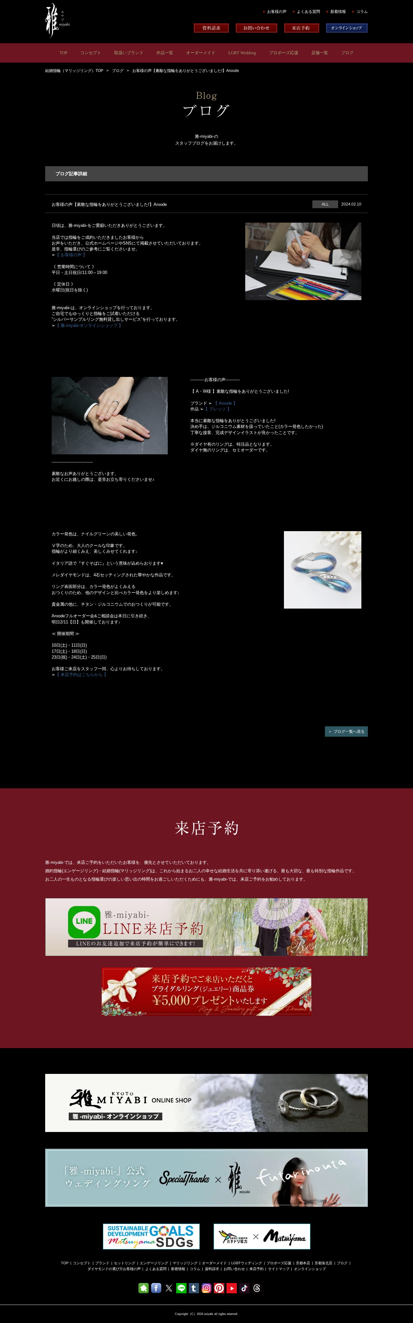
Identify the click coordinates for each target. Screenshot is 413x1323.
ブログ (347, 52)
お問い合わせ (234, 1269)
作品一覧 (164, 52)
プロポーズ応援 (283, 52)
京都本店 (303, 1263)
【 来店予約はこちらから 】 (81, 674)
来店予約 (256, 1269)
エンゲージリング (154, 1263)
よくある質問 (308, 11)
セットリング (124, 1263)
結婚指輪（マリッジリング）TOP (74, 70)
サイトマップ (278, 1269)
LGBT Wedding (242, 52)
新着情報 (338, 11)
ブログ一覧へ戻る (349, 731)
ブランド (102, 1263)
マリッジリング (185, 1263)
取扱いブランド (129, 52)
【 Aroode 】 (225, 403)
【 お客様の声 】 (71, 254)
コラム (362, 11)
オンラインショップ (310, 1269)
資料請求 (212, 1269)
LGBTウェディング (246, 1263)
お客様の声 (277, 11)
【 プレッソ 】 (217, 409)
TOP (63, 52)
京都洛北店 (323, 1263)
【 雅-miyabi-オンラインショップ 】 (89, 325)
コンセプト (90, 52)
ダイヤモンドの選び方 (105, 1269)
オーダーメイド (201, 52)
